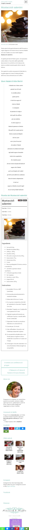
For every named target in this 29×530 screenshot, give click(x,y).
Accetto (16, 526)
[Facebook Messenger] (22, 428)
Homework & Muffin (6, 2)
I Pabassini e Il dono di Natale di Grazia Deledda (16, 371)
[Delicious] (17, 428)
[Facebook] (6, 428)
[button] (20, 200)
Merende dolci (4, 44)
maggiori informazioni (15, 524)
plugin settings (11, 486)
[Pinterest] (11, 428)
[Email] (6, 431)
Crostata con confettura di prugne (13, 363)
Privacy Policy (14, 518)
